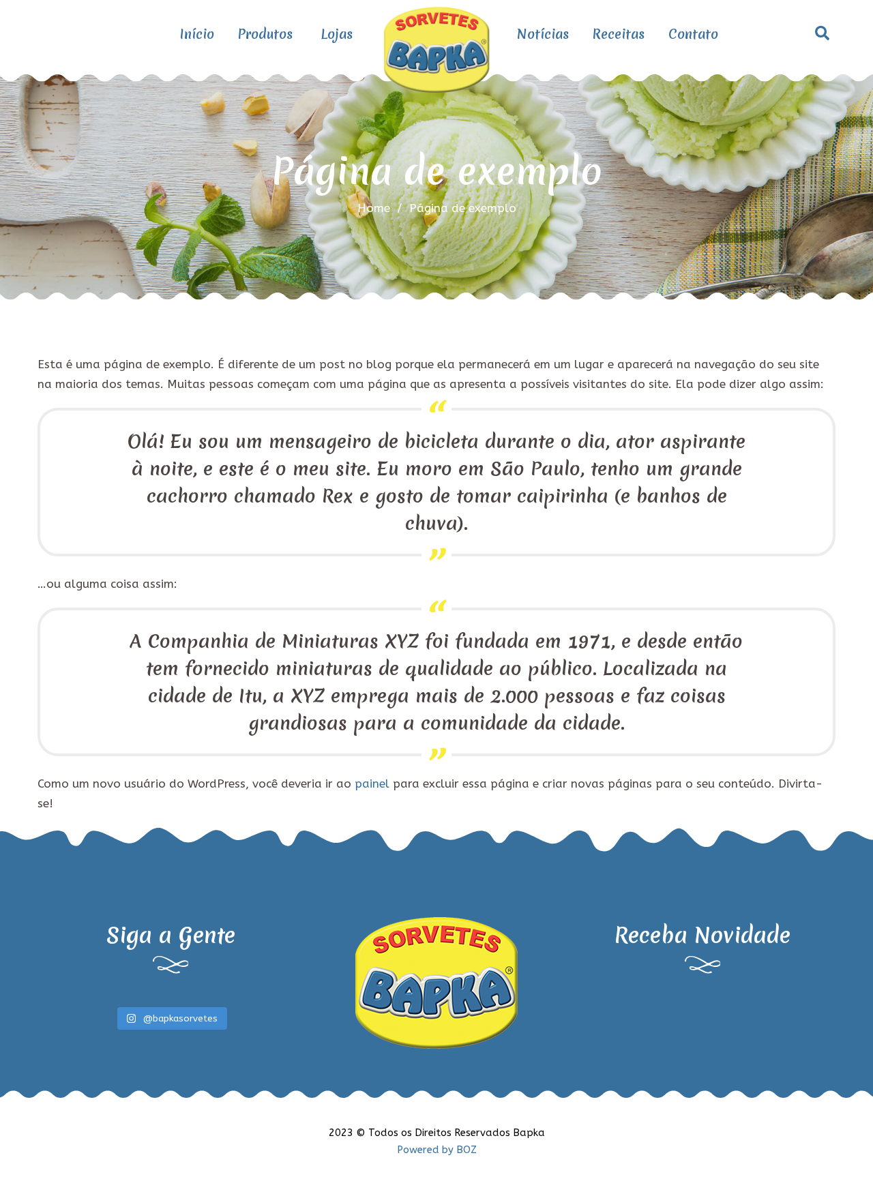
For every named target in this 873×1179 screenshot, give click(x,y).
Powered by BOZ (437, 1150)
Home (373, 208)
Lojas (337, 34)
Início (197, 34)
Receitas (619, 34)
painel (372, 783)
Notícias (543, 34)
